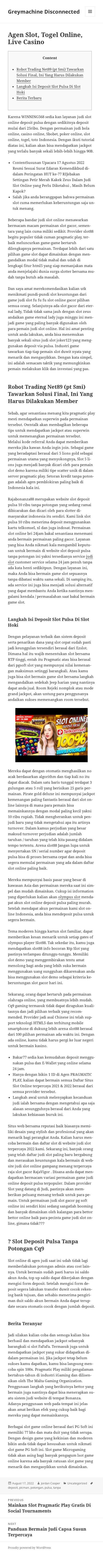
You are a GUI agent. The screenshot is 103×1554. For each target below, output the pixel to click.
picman (24, 1488)
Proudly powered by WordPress (29, 1548)
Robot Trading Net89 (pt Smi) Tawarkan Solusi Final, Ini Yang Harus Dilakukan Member (50, 75)
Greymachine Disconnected (44, 11)
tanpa (57, 1488)
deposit (13, 1488)
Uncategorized (77, 1483)
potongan (36, 1488)
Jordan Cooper (50, 1483)
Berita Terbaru (29, 97)
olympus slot (69, 896)
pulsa (48, 1488)
